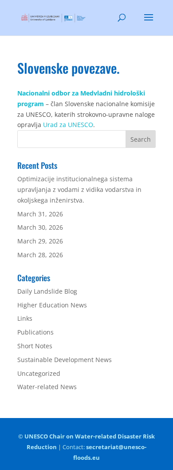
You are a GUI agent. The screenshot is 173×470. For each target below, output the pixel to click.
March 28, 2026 (40, 255)
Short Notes (34, 346)
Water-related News (47, 386)
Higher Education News (52, 305)
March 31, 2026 (40, 214)
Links (24, 318)
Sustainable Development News (64, 359)
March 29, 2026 (40, 241)
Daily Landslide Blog (47, 291)
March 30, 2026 (40, 227)
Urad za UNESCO (68, 124)
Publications (35, 332)
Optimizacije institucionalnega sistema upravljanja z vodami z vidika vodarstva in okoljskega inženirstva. (79, 189)
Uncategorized (38, 373)
